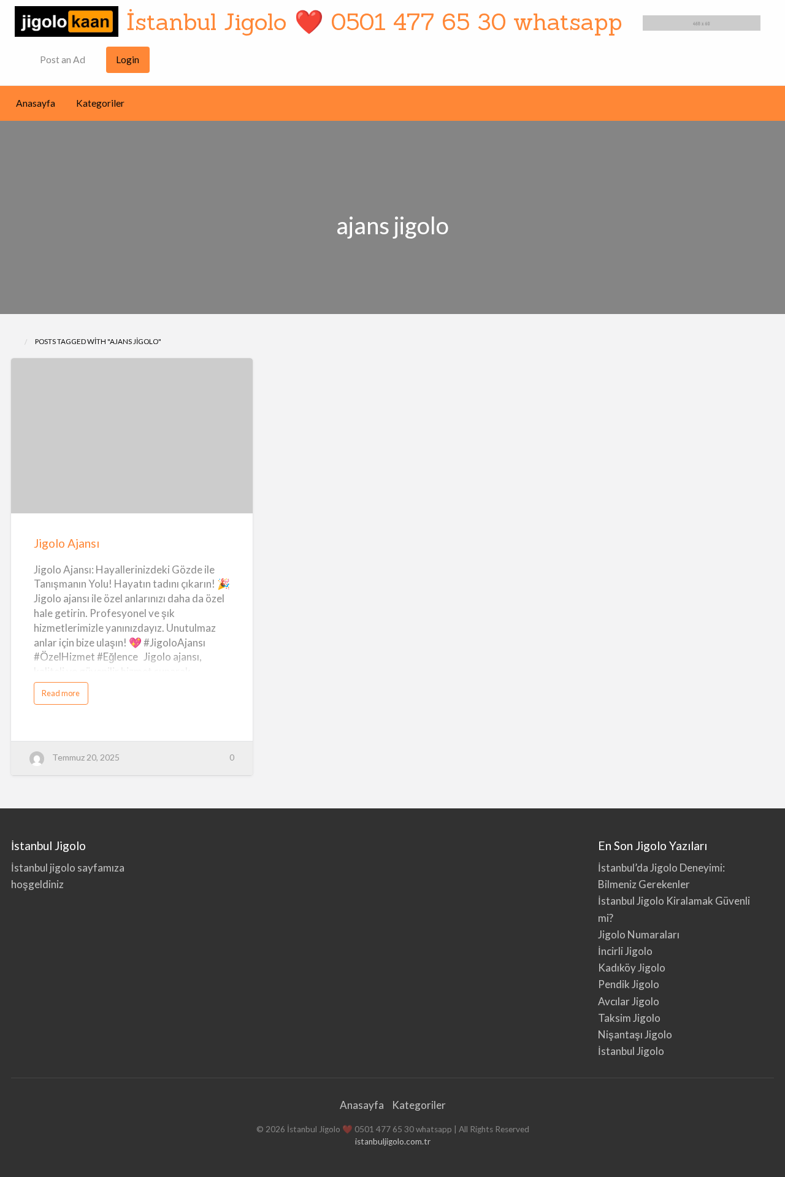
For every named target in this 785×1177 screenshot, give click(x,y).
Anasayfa (35, 103)
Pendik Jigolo (628, 984)
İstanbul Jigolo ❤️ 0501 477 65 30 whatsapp (374, 21)
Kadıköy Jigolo (631, 967)
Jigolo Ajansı (66, 543)
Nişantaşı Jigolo (635, 1034)
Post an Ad (61, 59)
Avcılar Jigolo (628, 1001)
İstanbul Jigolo (631, 1051)
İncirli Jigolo (625, 951)
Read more (63, 696)
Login (127, 59)
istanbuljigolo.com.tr (393, 1141)
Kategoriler (100, 103)
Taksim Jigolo (629, 1017)
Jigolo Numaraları (639, 934)
